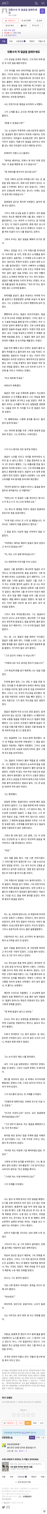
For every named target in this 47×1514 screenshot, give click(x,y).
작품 (3, 41)
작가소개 (35, 25)
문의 (19, 1496)
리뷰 (11, 41)
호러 (9, 30)
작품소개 (41, 41)
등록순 (38, 1437)
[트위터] (3, 1507)
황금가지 (6, 1503)
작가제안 (42, 11)
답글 (16, 1451)
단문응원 (20, 41)
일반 (13, 30)
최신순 (32, 1437)
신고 (41, 1423)
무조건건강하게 (13, 1444)
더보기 (14, 35)
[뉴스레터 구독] (8, 1507)
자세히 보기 (19, 1388)
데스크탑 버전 (6, 1499)
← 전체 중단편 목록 (23, 1482)
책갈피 (31, 41)
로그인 (24, 1432)
